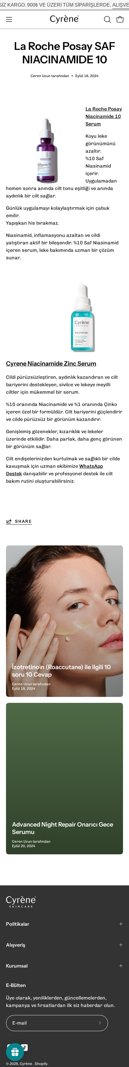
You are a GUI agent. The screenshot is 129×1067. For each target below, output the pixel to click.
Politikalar (17, 924)
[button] (107, 19)
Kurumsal (17, 966)
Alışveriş (15, 945)
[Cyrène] (65, 19)
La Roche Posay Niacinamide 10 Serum (104, 116)
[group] (64, 5)
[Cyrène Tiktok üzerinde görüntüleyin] (24, 1047)
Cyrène (26, 1064)
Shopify (41, 1064)
